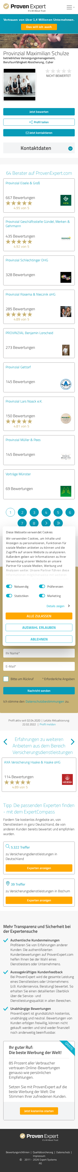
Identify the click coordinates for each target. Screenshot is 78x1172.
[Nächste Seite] (46, 523)
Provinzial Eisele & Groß (23, 183)
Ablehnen (39, 639)
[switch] (42, 586)
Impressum (39, 1156)
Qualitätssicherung (43, 1152)
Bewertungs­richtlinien (17, 1152)
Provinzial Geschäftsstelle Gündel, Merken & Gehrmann (38, 223)
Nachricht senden (39, 691)
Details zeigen (56, 606)
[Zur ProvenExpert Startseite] (24, 8)
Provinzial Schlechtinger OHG (27, 260)
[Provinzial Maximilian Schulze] (19, 84)
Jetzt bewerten (39, 112)
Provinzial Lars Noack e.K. (24, 401)
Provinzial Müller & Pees (23, 439)
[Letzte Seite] (58, 523)
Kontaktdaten (36, 148)
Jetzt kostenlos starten (39, 1111)
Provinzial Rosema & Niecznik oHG (30, 294)
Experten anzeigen (39, 868)
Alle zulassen (39, 615)
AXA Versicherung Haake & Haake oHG (32, 762)
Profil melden (48, 724)
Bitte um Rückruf (22, 679)
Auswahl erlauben (39, 627)
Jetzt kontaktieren (40, 133)
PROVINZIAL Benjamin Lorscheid (29, 332)
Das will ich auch (39, 27)
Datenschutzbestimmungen (45, 701)
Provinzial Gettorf (18, 367)
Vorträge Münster (18, 474)
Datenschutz (63, 1152)
